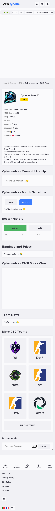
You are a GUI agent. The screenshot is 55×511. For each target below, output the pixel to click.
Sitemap (5, 486)
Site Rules (6, 482)
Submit (43, 446)
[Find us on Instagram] (4, 499)
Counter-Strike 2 (27, 146)
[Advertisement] (27, 46)
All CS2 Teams (27, 425)
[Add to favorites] (38, 95)
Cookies (5, 490)
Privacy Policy (8, 478)
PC (19, 12)
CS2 (14, 131)
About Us (6, 473)
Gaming (26, 12)
